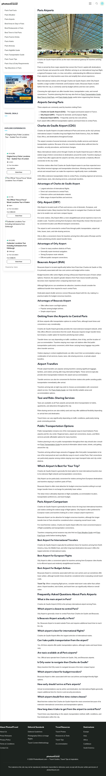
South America (88, 748)
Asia (85, 736)
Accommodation (61, 744)
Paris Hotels (9, 41)
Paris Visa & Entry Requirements (17, 63)
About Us (3, 732)
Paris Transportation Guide (91, 94)
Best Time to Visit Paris (45, 97)
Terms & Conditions (7, 744)
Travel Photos (61, 732)
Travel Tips (60, 740)
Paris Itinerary (10, 46)
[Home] (10, 3)
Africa (85, 740)
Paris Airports (9, 19)
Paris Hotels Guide (65, 97)
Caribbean (87, 744)
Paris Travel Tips (11, 59)
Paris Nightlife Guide (12, 50)
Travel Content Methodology (38, 743)
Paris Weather (10, 15)
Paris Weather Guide (85, 532)
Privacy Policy (5, 740)
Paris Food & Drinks (12, 37)
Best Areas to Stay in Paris (14, 24)
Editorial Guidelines (35, 732)
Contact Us (4, 748)
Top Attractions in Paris (13, 68)
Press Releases (6, 736)
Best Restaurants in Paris (14, 28)
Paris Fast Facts (11, 10)
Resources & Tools (62, 736)
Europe (86, 732)
